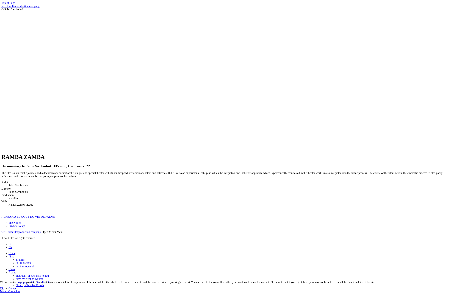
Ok (2, 288)
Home (12, 253)
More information (10, 291)
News (12, 269)
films (11, 256)
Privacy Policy (17, 225)
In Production (23, 262)
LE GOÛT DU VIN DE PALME (36, 216)
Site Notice (15, 222)
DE (10, 244)
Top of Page (8, 2)
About (12, 272)
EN (10, 247)
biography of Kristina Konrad (32, 275)
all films (20, 259)
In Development (25, 266)
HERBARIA (9, 216)
